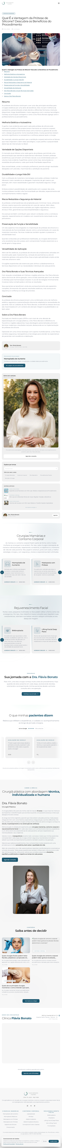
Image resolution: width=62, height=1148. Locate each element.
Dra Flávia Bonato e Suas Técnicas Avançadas (19, 90)
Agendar (55, 515)
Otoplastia (51, 1118)
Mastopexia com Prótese (10, 1119)
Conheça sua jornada (30, 694)
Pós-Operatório (34, 475)
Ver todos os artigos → (30, 507)
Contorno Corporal (22, 475)
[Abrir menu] (59, 3)
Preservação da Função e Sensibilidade (17, 85)
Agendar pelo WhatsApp (31, 1073)
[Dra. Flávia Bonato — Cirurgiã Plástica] (7, 3)
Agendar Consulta (10, 582)
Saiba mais (22, 582)
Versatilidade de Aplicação (12, 88)
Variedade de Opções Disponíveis (15, 77)
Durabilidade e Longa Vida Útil (14, 80)
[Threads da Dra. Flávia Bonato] (34, 1105)
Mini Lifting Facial (51, 1123)
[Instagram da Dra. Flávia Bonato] (27, 1105)
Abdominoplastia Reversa (31, 1122)
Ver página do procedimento (14, 365)
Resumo (7, 71)
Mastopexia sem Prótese (10, 1122)
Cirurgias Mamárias (10, 475)
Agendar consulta (31, 456)
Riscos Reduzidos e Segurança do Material (18, 82)
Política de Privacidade (9, 1144)
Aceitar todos (53, 1141)
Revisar (45, 1141)
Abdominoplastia (31, 1119)
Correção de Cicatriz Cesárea (31, 1124)
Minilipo (31, 1116)
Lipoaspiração (31, 1114)
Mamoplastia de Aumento (10, 1114)
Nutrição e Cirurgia (10, 478)
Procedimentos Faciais (46, 475)
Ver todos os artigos (31, 1001)
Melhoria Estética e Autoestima (14, 74)
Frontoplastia (51, 1126)
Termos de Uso (19, 1144)
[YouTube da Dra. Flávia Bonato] (31, 1105)
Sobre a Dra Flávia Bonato (12, 96)
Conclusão (7, 93)
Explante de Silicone (10, 1124)
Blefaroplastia (51, 1115)
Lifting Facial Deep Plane (51, 1120)
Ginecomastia (11, 1127)
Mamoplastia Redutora (10, 1116)
